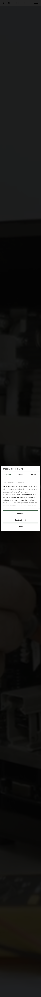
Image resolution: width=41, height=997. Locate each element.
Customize (19, 520)
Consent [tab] (7, 475)
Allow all (20, 513)
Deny (20, 527)
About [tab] (33, 475)
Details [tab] (20, 475)
